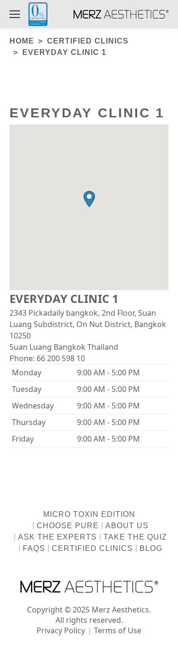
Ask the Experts (57, 537)
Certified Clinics (92, 548)
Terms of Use (117, 630)
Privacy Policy (61, 630)
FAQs (34, 548)
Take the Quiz (135, 537)
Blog (151, 548)
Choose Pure (68, 526)
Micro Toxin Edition (89, 514)
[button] (89, 199)
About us (127, 526)
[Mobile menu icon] (14, 14)
